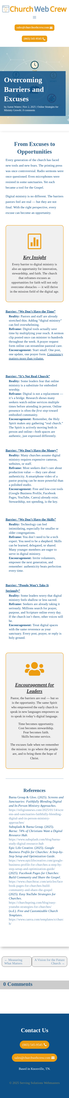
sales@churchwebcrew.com (33, 27)
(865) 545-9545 (33, 38)
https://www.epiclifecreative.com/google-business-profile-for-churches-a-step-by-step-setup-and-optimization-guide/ (36, 865)
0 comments (29, 110)
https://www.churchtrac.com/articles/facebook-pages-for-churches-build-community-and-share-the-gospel (36, 886)
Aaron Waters (14, 106)
